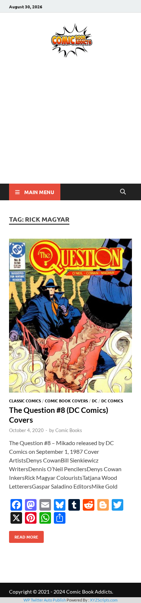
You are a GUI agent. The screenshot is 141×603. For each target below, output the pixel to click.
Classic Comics (25, 400)
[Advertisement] (70, 131)
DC (94, 400)
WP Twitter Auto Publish (45, 600)
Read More (23, 535)
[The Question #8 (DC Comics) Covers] (70, 317)
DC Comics (112, 400)
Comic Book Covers (66, 400)
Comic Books (68, 430)
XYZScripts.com (104, 600)
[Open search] (123, 192)
